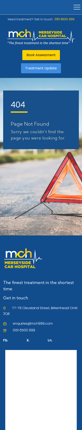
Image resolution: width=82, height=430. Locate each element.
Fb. (5, 340)
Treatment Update (41, 68)
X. (28, 340)
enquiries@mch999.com (33, 323)
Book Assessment (41, 55)
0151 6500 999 (24, 330)
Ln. (50, 340)
